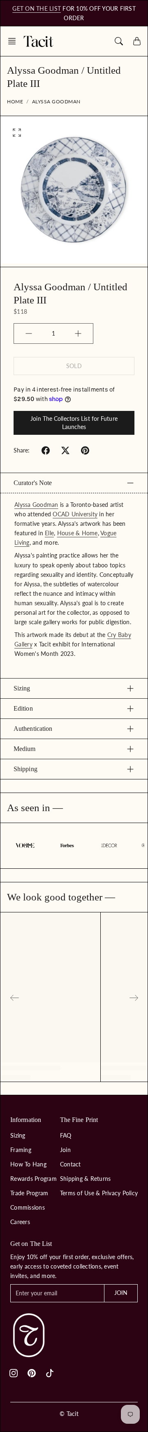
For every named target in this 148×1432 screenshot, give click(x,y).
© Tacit (69, 1413)
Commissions (27, 1207)
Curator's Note (33, 482)
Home (15, 101)
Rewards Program (33, 1178)
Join (65, 1149)
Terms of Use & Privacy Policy (99, 1192)
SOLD (73, 365)
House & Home (77, 532)
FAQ (66, 1135)
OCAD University (75, 514)
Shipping (25, 768)
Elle (49, 532)
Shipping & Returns (85, 1178)
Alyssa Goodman (56, 101)
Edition (23, 708)
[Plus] (78, 333)
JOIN (120, 1292)
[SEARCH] (119, 41)
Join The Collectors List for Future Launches (74, 422)
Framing (20, 1149)
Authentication (33, 728)
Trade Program (29, 1192)
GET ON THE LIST (36, 8)
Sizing (22, 688)
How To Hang (28, 1164)
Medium (25, 748)
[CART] (137, 41)
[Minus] (29, 333)
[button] (14, 41)
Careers (20, 1221)
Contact (70, 1164)
